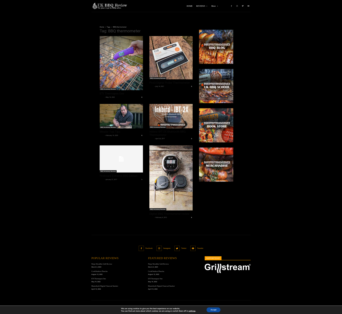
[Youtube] (248, 6)
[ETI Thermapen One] (121, 63)
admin (102, 97)
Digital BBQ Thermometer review (169, 213)
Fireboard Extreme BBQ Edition (118, 175)
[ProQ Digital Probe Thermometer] (171, 57)
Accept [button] (213, 310)
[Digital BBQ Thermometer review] (171, 177)
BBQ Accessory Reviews (108, 89)
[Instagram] (237, 6)
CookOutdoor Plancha (99, 271)
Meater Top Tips (110, 131)
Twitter (183, 248)
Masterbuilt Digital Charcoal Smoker (104, 286)
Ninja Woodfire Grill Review (101, 264)
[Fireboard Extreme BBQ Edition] (121, 158)
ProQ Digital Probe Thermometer (169, 82)
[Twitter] (243, 6)
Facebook (149, 248)
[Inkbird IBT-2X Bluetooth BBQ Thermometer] (171, 116)
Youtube (200, 248)
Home (102, 27)
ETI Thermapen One (112, 93)
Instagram (166, 248)
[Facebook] (231, 6)
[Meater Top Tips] (121, 116)
